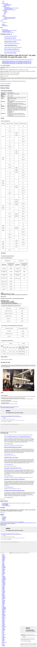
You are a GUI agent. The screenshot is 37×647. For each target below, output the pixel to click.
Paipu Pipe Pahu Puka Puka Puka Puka (8, 407)
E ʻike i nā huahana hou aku (8, 443)
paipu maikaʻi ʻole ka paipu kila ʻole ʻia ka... (13, 467)
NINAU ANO (2, 512)
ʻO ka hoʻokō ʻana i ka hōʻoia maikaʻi (10, 17)
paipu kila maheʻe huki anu (8, 8)
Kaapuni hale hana (7, 5)
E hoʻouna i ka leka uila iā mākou (5, 83)
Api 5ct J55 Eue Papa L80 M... (10, 52)
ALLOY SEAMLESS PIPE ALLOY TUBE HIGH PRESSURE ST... (17, 436)
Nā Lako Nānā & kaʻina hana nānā (9, 18)
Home (3, 2)
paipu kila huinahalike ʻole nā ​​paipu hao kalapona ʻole (10, 406)
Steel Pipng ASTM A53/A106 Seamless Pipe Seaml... (14, 490)
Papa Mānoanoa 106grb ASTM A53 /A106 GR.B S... (14, 479)
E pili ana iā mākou (5, 3)
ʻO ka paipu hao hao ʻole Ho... (10, 37)
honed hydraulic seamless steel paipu (9, 9)
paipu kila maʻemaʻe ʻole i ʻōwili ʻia (11, 457)
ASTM (5, 12)
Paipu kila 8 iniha (20, 522)
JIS (4, 14)
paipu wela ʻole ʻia (7, 7)
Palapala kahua (21, 521)
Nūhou (3, 15)
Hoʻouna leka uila (3, 525)
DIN (5, 13)
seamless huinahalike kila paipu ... (11, 45)
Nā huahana (4, 6)
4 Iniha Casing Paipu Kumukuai (5, 522)
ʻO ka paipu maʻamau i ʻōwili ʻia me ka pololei (9, 30)
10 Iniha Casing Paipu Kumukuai (28, 522)
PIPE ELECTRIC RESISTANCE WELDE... (13, 447)
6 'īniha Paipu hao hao (14, 522)
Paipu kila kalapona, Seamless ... (10, 41)
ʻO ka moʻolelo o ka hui (8, 4)
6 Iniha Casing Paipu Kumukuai (10, 523)
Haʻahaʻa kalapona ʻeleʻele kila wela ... (12, 49)
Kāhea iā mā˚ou (4, 19)
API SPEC (6, 11)
